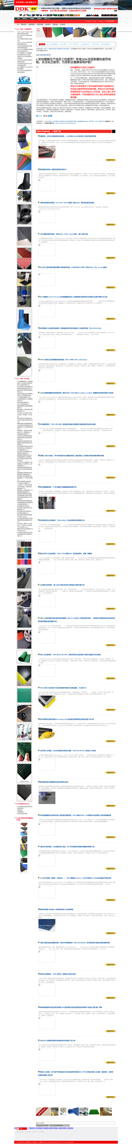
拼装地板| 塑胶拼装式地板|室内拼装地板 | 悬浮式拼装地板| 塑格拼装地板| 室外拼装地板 (24, 496)
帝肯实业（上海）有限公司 (96, 121)
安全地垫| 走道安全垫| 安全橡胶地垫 (24, 508)
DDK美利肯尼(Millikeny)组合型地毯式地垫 (24, 64)
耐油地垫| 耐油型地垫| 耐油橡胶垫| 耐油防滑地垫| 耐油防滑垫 (24, 442)
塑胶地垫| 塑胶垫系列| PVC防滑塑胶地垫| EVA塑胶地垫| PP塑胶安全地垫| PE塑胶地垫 (24, 458)
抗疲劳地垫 (20, 808)
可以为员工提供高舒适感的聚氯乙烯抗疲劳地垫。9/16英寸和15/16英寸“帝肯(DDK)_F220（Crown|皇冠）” (73, 267)
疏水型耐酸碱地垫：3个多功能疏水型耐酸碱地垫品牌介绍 (57, 487)
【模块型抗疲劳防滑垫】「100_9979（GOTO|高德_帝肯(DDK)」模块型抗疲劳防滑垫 (66, 203)
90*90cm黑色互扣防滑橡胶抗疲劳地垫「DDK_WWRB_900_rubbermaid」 (63, 359)
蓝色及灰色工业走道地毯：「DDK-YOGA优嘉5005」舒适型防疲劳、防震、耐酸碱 (65, 553)
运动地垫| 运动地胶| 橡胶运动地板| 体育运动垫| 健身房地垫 (24, 437)
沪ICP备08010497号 (42, 1142)
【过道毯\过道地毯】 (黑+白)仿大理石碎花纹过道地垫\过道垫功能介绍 (61, 585)
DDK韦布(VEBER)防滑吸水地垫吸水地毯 (24, 61)
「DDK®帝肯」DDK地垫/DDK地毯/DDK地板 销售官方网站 (60, 121)
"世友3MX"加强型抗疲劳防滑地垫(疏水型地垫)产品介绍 (57, 1040)
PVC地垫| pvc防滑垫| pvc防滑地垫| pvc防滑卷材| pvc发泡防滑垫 (24, 464)
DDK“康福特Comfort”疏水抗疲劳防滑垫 (25, 68)
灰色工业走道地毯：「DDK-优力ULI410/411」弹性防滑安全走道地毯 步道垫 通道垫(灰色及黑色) (70, 654)
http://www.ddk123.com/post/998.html (65, 123)
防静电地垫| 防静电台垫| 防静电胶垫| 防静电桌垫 (24, 473)
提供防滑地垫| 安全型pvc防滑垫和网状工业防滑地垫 (56, 909)
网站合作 (34, 1132)
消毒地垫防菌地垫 (23, 434)
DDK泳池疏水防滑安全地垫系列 (24, 40)
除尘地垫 (39, 24)
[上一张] (106, 35)
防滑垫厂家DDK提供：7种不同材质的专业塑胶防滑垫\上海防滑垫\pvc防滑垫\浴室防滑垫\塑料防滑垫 (71, 455)
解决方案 (25, 18)
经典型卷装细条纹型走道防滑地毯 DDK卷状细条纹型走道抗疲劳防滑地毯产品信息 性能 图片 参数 (70, 1007)
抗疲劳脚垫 (20, 812)
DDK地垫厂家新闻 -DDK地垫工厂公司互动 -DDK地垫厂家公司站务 (24, 525)
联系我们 (39, 18)
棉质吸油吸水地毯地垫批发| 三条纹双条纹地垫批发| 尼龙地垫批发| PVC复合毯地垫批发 (25, 426)
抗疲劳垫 (19, 810)
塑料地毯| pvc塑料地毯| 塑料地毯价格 (25, 410)
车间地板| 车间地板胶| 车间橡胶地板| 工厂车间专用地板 (25, 478)
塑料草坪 (24, 24)
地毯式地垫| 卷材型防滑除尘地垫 (25, 391)
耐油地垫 (45, 1128)
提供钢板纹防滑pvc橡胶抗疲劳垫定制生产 (53, 169)
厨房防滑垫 (53, 1128)
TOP (21, 1128)
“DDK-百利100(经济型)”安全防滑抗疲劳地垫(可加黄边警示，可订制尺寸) (63, 688)
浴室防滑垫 (62, 1128)
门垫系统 (31, 1128)
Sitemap (101, 21)
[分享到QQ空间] (44, 115)
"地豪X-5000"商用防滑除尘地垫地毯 (24, 57)
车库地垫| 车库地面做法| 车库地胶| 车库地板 (24, 452)
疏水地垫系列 (85, 44)
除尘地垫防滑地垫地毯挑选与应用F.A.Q (24, 515)
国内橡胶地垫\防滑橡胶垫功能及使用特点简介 (54, 782)
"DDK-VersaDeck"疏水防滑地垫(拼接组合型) (24, 43)
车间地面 (38, 1128)
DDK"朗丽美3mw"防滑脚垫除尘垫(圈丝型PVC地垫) (24, 54)
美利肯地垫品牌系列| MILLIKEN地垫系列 (23, 403)
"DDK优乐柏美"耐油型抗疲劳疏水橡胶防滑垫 (24, 47)
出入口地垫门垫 (74, 44)
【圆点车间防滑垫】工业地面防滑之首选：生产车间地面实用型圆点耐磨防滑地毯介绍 (66, 846)
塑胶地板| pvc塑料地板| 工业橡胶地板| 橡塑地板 (25, 491)
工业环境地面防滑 (53, 44)
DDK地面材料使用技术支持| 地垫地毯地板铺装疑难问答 (25, 520)
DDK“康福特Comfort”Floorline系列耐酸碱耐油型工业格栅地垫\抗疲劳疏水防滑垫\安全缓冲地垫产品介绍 (73, 297)
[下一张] (112, 35)
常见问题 (28, 1132)
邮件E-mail (47, 18)
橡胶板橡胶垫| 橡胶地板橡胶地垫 (25, 407)
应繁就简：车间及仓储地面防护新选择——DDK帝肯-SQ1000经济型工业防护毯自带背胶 (67, 136)
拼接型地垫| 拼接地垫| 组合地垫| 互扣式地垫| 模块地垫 (24, 469)
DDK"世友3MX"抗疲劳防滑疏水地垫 (24, 36)
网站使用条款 (20, 1132)
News (95, 21)
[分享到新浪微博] (46, 115)
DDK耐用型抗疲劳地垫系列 (24, 806)
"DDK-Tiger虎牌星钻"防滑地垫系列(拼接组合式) (25, 50)
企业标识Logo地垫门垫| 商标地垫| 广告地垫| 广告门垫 (24, 414)
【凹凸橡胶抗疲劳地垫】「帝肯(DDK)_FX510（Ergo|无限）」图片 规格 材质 (63, 234)
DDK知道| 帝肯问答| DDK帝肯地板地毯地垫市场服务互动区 (24, 534)
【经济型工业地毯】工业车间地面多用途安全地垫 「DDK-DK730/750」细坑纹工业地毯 (67, 750)
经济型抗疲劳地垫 (22, 813)
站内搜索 (41, 1132)
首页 (18, 18)
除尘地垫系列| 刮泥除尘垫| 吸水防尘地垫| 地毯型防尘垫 (25, 420)
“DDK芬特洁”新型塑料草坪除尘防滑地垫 (24, 71)
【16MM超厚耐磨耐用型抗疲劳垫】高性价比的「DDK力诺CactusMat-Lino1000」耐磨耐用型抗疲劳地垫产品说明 (76, 393)
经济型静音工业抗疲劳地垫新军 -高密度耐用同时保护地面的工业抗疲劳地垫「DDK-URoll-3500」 (70, 328)
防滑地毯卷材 (106, 44)
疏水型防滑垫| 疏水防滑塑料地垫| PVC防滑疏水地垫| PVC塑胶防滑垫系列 (25, 395)
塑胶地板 (31, 24)
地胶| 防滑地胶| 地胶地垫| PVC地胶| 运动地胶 (24, 482)
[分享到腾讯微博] (49, 115)
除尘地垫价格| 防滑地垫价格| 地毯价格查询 (24, 512)
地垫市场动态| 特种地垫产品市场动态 (25, 529)
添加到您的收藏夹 (110, 21)
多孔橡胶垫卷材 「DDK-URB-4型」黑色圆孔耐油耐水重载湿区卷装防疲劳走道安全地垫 (67, 424)
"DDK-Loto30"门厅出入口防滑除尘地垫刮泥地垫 (24, 32)
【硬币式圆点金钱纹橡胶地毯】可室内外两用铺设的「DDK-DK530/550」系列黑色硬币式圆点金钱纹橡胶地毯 (74, 942)
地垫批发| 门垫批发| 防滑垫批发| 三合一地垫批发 (24, 431)
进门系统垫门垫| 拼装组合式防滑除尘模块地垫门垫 (25, 387)
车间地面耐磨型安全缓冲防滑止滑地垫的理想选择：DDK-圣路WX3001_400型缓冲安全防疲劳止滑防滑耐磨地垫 (75, 815)
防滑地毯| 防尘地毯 (23, 506)
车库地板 (70, 1128)
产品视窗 (32, 18)
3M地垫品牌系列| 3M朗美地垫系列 (24, 400)
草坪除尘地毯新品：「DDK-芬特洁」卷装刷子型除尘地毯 (57, 974)
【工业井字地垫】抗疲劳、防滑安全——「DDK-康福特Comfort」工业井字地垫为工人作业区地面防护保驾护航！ (75, 878)
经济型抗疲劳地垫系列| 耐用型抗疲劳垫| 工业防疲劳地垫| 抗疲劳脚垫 (25, 448)
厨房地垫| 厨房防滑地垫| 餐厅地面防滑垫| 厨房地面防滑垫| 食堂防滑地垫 (25, 502)
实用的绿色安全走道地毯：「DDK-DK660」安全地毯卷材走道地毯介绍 (61, 520)
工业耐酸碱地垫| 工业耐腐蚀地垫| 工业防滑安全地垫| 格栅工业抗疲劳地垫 (25, 383)
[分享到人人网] (51, 115)
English (89, 21)
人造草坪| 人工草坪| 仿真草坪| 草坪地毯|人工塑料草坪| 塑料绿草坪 (24, 486)
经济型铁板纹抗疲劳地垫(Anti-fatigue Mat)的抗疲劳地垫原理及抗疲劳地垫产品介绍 (66, 719)
